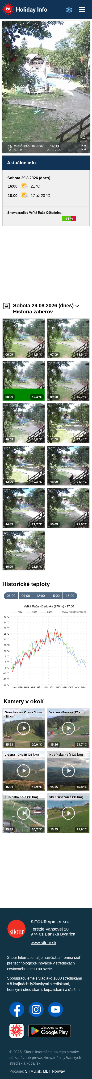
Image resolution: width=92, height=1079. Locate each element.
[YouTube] (55, 1010)
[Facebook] (16, 1010)
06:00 (11, 596)
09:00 (25, 596)
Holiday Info (20, 6)
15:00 (55, 596)
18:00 (70, 596)
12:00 (40, 596)
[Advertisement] (46, 261)
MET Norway (54, 1071)
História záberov (33, 312)
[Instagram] (36, 1010)
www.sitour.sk (43, 942)
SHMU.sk (33, 1071)
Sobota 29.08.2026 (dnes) (43, 305)
